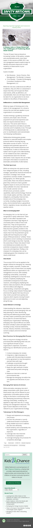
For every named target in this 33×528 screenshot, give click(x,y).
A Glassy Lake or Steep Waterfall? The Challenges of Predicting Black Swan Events (16, 48)
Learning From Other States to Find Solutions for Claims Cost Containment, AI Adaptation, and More (17, 497)
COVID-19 (17, 443)
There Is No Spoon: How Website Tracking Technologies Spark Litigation (18, 508)
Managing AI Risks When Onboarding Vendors (16, 512)
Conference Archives (13, 483)
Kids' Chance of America (12, 469)
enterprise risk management (11, 445)
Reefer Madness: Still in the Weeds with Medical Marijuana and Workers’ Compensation (17, 502)
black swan (11, 443)
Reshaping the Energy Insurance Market (17, 506)
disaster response (26, 443)
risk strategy (22, 445)
